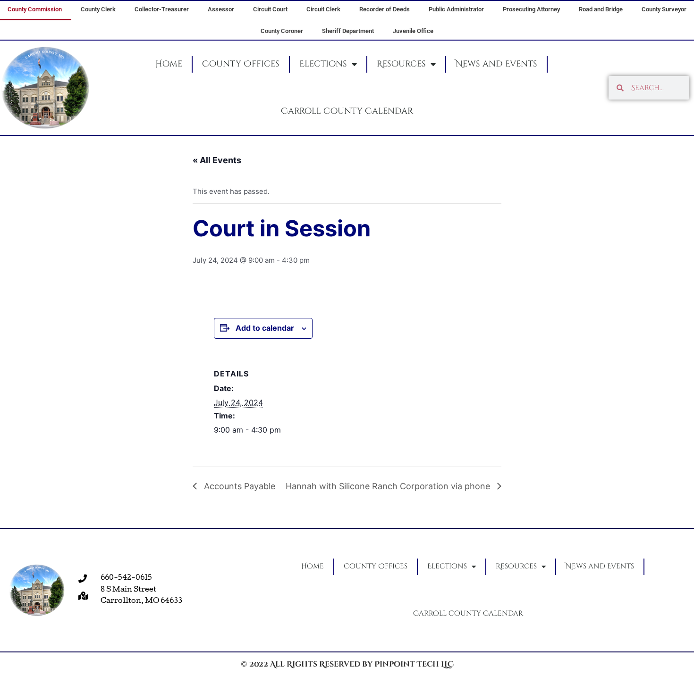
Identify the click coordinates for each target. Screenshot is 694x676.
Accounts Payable (238, 486)
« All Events (217, 160)
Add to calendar (265, 328)
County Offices (240, 64)
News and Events (496, 64)
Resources (401, 64)
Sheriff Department (348, 30)
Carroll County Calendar (347, 111)
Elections (323, 64)
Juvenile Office (413, 30)
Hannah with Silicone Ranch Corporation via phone (389, 486)
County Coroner (282, 30)
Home (168, 64)
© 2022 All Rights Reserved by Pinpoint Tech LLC (347, 664)
